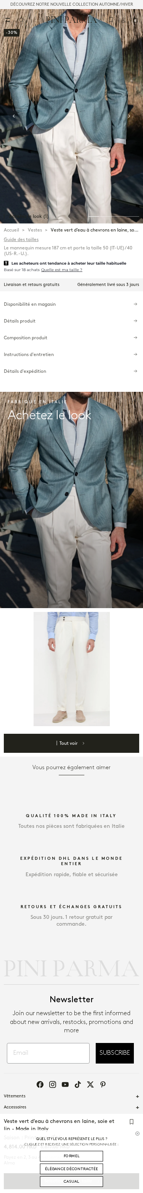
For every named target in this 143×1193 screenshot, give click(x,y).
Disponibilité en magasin (30, 304)
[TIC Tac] (77, 1084)
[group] (71, 116)
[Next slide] (129, 116)
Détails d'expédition (25, 371)
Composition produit (25, 338)
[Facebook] (40, 1084)
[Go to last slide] (14, 116)
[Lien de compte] (123, 19)
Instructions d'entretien (29, 355)
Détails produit (19, 321)
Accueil (11, 230)
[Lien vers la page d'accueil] (71, 19)
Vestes (35, 230)
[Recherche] (21, 20)
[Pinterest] (103, 1084)
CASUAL (71, 1181)
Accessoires (15, 1107)
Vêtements (15, 1096)
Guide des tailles (21, 240)
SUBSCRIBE (115, 1053)
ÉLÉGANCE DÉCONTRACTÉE (71, 1169)
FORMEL (72, 1156)
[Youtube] (65, 1084)
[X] (90, 1084)
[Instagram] (52, 1084)
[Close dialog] (137, 1133)
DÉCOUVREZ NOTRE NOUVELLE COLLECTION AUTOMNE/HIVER (71, 4)
